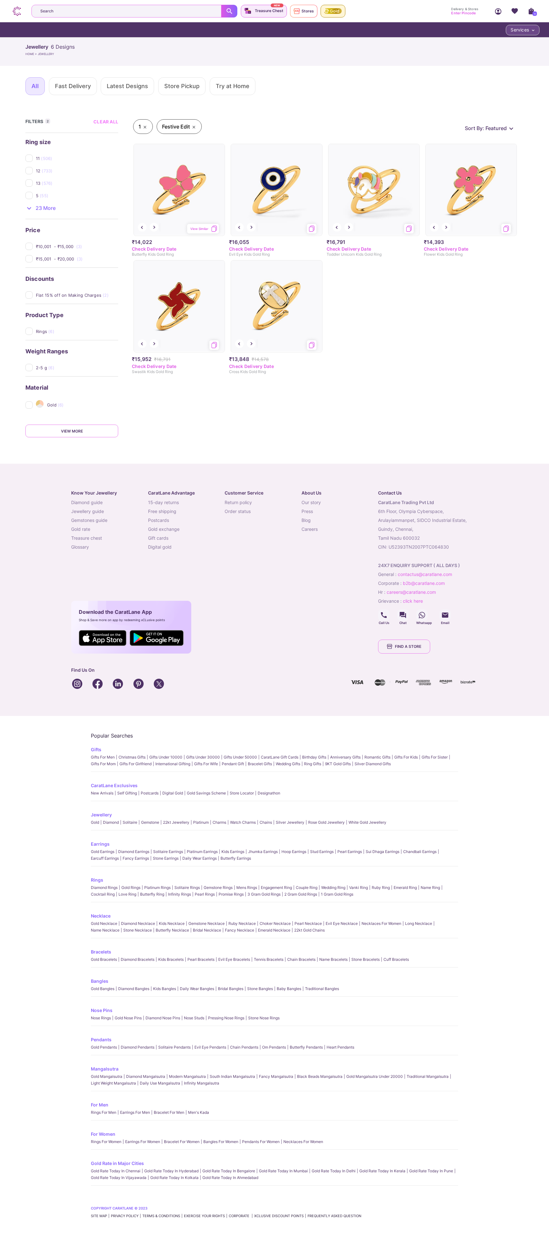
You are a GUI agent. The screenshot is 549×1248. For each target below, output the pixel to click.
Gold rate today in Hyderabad (171, 1170)
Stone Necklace (137, 930)
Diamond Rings (104, 887)
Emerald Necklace (274, 930)
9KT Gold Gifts (338, 763)
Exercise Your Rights (204, 1216)
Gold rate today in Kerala (382, 1170)
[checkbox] (77, 158)
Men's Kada (198, 1112)
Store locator (242, 793)
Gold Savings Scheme (206, 793)
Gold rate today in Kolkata (174, 1177)
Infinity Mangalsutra (201, 1083)
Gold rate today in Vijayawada (118, 1177)
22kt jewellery (176, 822)
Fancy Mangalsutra (276, 1076)
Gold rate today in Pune (431, 1170)
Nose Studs (194, 1018)
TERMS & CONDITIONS (161, 1216)
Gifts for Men (103, 757)
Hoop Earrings (293, 851)
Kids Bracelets (171, 959)
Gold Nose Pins (128, 1018)
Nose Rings (101, 1018)
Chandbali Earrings (420, 851)
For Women (103, 1134)
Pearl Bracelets (200, 959)
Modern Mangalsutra (187, 1076)
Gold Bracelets (104, 959)
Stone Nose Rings (264, 1018)
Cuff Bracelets (396, 959)
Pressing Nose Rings (226, 1018)
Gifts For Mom (103, 763)
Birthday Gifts (314, 757)
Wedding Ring (333, 887)
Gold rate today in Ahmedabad (230, 1177)
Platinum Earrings (202, 851)
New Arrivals (102, 793)
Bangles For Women (220, 1141)
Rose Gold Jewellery (326, 822)
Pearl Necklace (308, 923)
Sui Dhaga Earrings (382, 851)
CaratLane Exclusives (114, 785)
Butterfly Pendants (306, 1047)
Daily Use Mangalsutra (160, 1083)
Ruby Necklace (242, 923)
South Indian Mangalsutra (232, 1076)
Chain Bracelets (301, 959)
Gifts (96, 749)
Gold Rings (130, 887)
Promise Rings (231, 894)
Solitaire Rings (187, 887)
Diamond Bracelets (137, 959)
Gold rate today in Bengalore (228, 1170)
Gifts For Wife (206, 763)
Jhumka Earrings (263, 851)
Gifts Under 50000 (240, 757)
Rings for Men (103, 1112)
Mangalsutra (105, 1068)
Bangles (99, 981)
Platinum (201, 822)
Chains (266, 822)
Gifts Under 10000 (165, 757)
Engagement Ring (276, 887)
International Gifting (172, 763)
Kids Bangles (164, 988)
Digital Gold (172, 793)
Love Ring (127, 894)
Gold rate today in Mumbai (283, 1170)
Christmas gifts (132, 757)
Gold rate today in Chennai (115, 1170)
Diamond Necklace (138, 923)
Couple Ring (306, 887)
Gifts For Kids (406, 757)
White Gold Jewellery (367, 822)
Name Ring (430, 887)
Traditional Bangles (322, 988)
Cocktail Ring (103, 894)
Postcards (150, 793)
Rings (97, 880)
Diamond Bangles (133, 988)
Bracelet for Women (182, 1141)
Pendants (101, 1039)
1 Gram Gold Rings (337, 894)
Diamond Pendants (137, 1047)
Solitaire (130, 822)
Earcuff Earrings (105, 858)
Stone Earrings (166, 858)
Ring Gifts (312, 763)
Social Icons (384, 615)
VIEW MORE (72, 431)
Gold (95, 822)
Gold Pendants (104, 1047)
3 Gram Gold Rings (264, 894)
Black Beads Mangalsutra (319, 1076)
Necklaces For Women (381, 923)
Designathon (269, 793)
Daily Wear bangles (197, 988)
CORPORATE (239, 1216)
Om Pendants (274, 1047)
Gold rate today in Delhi (334, 1170)
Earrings (100, 844)
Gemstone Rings (218, 887)
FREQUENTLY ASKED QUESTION (334, 1216)
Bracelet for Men (169, 1112)
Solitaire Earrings (168, 851)
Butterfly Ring (152, 894)
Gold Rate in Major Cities (117, 1163)
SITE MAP (99, 1216)
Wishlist (514, 11)
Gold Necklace (104, 923)
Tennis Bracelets (268, 959)
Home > (31, 54)
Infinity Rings (179, 894)
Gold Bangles (102, 988)
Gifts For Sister (435, 757)
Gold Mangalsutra (106, 1076)
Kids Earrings (232, 851)
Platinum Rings (157, 887)
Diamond (111, 822)
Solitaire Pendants (174, 1047)
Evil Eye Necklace (342, 923)
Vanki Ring (358, 887)
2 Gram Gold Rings (300, 894)
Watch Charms (243, 822)
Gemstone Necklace (206, 923)
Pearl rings (205, 894)
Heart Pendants (340, 1047)
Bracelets (101, 951)
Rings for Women (106, 1141)
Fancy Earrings (136, 858)
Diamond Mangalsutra (145, 1076)
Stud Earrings (322, 851)
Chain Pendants (244, 1047)
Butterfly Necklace (172, 930)
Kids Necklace (172, 923)
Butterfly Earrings (235, 858)
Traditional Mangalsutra (428, 1076)
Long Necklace (418, 923)
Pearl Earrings (349, 851)
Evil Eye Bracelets (234, 959)
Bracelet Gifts (260, 763)
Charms (219, 822)
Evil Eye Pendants (210, 1047)
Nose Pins (101, 1010)
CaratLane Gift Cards (279, 757)
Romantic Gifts (377, 757)
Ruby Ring (381, 887)
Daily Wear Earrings (199, 858)
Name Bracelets (333, 959)
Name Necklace (105, 930)
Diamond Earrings (133, 851)
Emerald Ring (405, 887)
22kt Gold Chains (309, 930)
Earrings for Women (142, 1141)
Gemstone (150, 822)
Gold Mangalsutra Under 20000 (374, 1076)
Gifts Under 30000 (203, 757)
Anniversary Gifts (345, 757)
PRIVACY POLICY (125, 1216)
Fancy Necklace (239, 930)
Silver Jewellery (290, 822)
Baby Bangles (289, 988)
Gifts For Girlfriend (135, 763)
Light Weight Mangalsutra (113, 1083)
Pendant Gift (233, 763)
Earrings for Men (135, 1112)
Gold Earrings (102, 851)
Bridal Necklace (207, 930)
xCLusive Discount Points (279, 1216)
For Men (99, 1104)
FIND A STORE (408, 646)
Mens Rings (246, 887)
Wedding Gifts (288, 763)
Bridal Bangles (230, 988)
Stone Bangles (260, 988)
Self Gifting (127, 793)
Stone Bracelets (365, 959)
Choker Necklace (275, 923)
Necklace (101, 916)
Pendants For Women (261, 1141)
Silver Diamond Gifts (373, 763)
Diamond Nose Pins (163, 1018)
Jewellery (101, 814)
